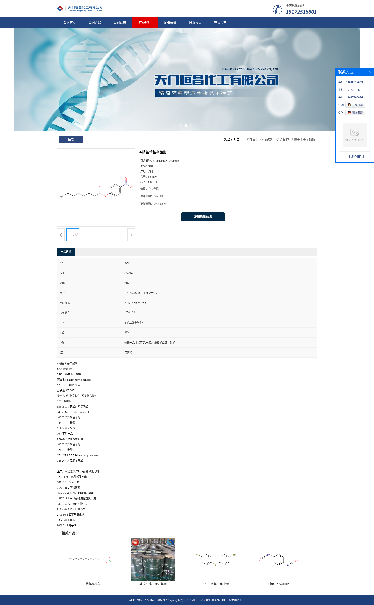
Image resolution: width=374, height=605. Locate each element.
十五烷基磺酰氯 (90, 584)
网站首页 (252, 139)
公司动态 (120, 22)
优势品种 (283, 139)
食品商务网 (235, 600)
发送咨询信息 (203, 216)
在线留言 (220, 22)
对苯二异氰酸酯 (278, 584)
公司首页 (70, 22)
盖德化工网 (218, 600)
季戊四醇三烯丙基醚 (153, 584)
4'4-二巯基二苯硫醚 (216, 584)
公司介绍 (95, 22)
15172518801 (301, 12)
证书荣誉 (170, 22)
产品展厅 (145, 22)
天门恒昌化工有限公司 (142, 600)
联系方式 (195, 22)
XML (192, 600)
